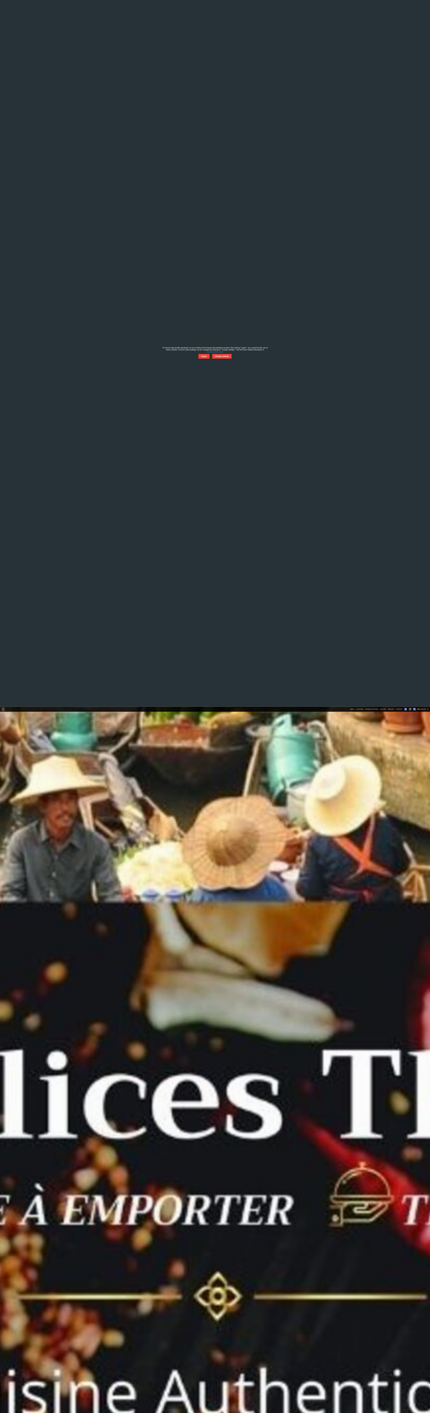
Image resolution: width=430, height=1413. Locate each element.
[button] (423, 709)
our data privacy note (215, 352)
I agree (204, 356)
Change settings (222, 356)
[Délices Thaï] (14, 709)
